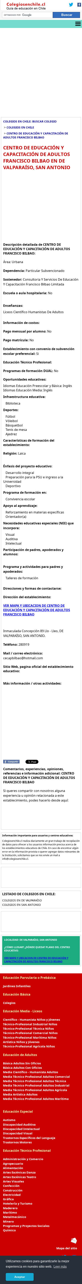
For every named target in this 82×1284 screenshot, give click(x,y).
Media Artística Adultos (20, 1094)
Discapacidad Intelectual (21, 1129)
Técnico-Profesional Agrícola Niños (29, 1046)
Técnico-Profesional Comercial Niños (30, 1033)
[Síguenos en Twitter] (71, 5)
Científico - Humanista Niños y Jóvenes (31, 1019)
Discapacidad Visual (17, 1133)
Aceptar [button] (19, 1276)
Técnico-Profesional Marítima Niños (29, 1037)
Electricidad (11, 1195)
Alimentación (13, 1168)
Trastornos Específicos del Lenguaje (29, 1138)
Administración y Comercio (23, 1159)
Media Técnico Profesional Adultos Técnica (34, 1081)
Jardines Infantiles (16, 986)
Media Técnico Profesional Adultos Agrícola (35, 1090)
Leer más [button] (60, 1266)
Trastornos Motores (17, 1142)
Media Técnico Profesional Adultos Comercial (36, 1077)
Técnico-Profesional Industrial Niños (30, 1024)
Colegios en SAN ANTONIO (21, 905)
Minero (8, 1221)
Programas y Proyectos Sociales (26, 1226)
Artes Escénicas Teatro (19, 1177)
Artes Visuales (13, 1181)
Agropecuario (13, 1164)
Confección (11, 1186)
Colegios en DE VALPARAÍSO (22, 900)
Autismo (9, 1120)
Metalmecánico (14, 1217)
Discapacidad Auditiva (19, 1124)
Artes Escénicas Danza (19, 1172)
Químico (9, 1230)
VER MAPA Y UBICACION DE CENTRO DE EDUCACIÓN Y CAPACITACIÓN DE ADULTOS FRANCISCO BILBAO (36, 610)
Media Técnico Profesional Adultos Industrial (36, 1085)
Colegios (9, 1003)
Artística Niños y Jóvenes (21, 1042)
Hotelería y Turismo (17, 1203)
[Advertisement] (41, 71)
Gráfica (8, 1199)
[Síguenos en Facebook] (78, 5)
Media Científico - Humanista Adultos (30, 1072)
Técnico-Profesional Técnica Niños (28, 1028)
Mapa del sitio (66, 1248)
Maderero (10, 1208)
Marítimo (10, 1212)
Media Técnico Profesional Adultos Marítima (36, 1099)
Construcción (12, 1190)
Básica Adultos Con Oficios (22, 1068)
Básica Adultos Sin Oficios (22, 1063)
